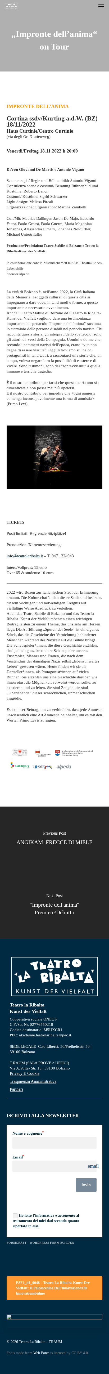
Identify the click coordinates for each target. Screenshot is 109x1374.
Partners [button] (16, 1089)
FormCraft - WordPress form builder (40, 1242)
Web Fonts (41, 1353)
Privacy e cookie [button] (24, 1073)
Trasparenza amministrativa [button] (33, 1081)
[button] (101, 6)
